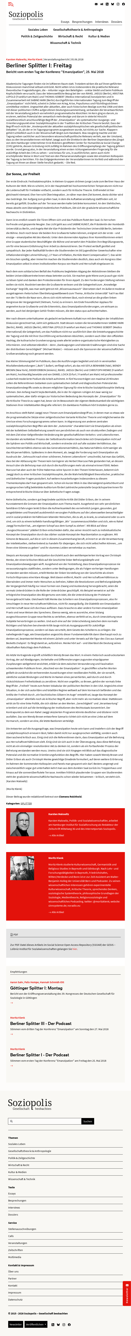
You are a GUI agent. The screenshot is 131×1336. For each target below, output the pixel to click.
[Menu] (10, 4)
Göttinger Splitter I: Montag (36, 988)
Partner (12, 1278)
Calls (11, 1236)
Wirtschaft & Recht (70, 36)
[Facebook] (123, 4)
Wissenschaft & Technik (65, 43)
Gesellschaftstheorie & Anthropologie (78, 30)
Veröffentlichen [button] (35, 1324)
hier (74, 949)
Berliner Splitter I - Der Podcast (39, 1055)
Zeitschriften (15, 1250)
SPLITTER (26, 803)
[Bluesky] (112, 4)
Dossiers (116, 22)
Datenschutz (15, 1299)
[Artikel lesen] (11, 1002)
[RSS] (107, 4)
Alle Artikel (57, 835)
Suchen (87, 1121)
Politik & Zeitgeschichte (37, 36)
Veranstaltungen (17, 1243)
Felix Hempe (31, 982)
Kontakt (12, 1285)
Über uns (13, 1271)
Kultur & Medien (99, 36)
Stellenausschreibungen (22, 1229)
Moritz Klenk (35, 59)
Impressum (14, 1292)
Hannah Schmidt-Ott (52, 982)
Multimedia (14, 1257)
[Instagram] (118, 4)
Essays (65, 22)
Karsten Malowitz (16, 59)
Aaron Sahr (16, 982)
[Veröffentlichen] (101, 4)
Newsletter (16, 1324)
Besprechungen (82, 22)
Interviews (101, 22)
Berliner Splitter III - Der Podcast (40, 1023)
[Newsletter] (96, 4)
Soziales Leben (38, 30)
